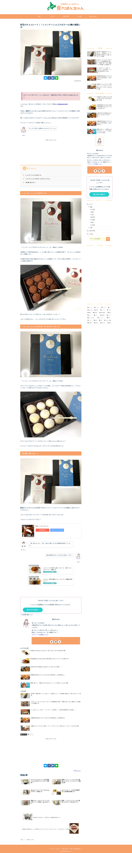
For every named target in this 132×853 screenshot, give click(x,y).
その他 (91, 234)
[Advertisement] (50, 86)
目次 (28, 168)
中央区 (93, 209)
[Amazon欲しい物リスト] (59, 641)
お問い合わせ (65, 848)
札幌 (91, 207)
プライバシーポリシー (55, 848)
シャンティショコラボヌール (33, 175)
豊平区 (93, 217)
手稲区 (93, 219)
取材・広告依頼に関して (76, 848)
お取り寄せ (24, 734)
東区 (92, 222)
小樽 (91, 227)
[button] (108, 239)
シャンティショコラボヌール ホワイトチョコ (37, 178)
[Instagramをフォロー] (55, 641)
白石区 (93, 225)
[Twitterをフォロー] (51, 641)
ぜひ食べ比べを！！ (30, 182)
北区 (92, 214)
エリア (91, 204)
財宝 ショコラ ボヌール (42, 526)
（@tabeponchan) (62, 104)
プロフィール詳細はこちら (40, 634)
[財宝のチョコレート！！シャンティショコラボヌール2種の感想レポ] (53, 78)
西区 (92, 212)
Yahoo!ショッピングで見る (57, 530)
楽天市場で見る (42, 530)
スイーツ (31, 734)
